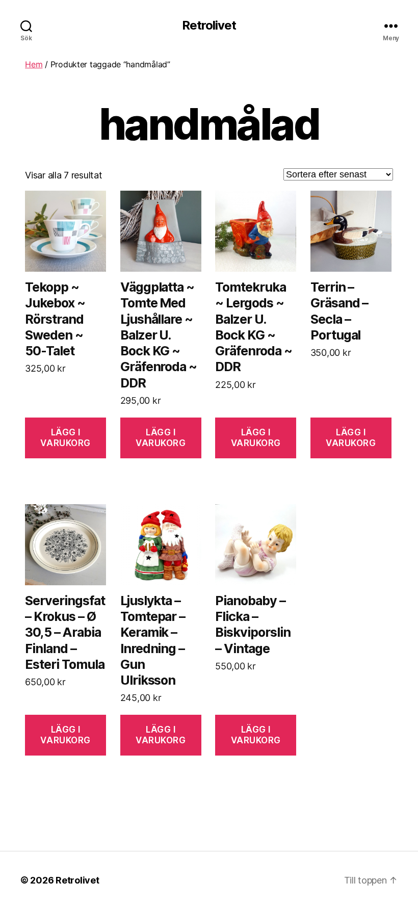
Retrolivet (209, 25)
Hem (33, 64)
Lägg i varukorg (65, 437)
